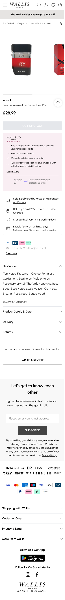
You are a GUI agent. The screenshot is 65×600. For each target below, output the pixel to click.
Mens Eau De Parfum (41, 23)
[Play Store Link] (32, 558)
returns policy (49, 230)
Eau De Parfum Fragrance (15, 23)
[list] (32, 61)
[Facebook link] (37, 574)
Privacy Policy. (49, 455)
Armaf (7, 100)
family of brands (16, 447)
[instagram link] (28, 574)
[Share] (60, 23)
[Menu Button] (5, 5)
